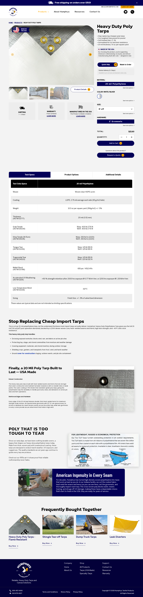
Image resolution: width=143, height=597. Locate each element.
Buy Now (12, 546)
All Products (85, 567)
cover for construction (26, 353)
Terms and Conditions (50, 592)
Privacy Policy (78, 592)
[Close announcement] (136, 2)
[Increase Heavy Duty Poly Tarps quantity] (131, 137)
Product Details (80, 89)
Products (42, 12)
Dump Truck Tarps (86, 536)
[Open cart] (125, 12)
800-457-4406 (128, 7)
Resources (80, 12)
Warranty (106, 573)
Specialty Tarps (86, 573)
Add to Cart (121, 143)
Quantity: (102, 137)
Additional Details (113, 175)
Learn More (51, 116)
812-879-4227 (17, 593)
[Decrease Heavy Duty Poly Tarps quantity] (121, 137)
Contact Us (95, 12)
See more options (128, 88)
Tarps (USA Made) (87, 570)
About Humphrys (62, 12)
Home (11, 23)
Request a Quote (114, 155)
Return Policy (65, 592)
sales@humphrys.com (110, 7)
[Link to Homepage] (13, 11)
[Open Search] (132, 12)
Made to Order (125, 65)
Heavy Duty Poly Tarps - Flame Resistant (22, 538)
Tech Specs (30, 175)
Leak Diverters (118, 536)
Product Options (71, 175)
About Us (68, 570)
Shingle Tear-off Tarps (54, 536)
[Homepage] (24, 570)
